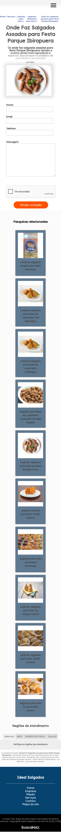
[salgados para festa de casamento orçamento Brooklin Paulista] (30, 394)
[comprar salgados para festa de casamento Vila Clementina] (30, 293)
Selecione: (9, 736)
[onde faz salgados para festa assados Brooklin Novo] (30, 445)
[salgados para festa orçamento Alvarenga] (30, 541)
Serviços (30, 797)
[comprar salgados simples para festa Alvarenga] (30, 245)
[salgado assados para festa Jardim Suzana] (30, 493)
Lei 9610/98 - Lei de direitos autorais (38, 760)
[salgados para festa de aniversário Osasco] (30, 686)
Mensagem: (13, 141)
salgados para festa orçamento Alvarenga (31, 562)
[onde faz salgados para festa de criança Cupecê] (30, 589)
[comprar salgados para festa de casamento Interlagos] (30, 344)
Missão (30, 794)
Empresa (30, 791)
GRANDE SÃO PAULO (35, 736)
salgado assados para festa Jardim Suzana (30, 514)
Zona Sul (52, 736)
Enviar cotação (31, 205)
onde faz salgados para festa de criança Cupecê (30, 610)
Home (30, 787)
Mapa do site (30, 804)
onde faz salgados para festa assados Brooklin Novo (30, 466)
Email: (9, 116)
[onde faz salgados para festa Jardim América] (30, 638)
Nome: (10, 104)
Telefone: (11, 128)
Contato (30, 801)
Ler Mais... (30, 62)
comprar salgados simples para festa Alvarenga (30, 266)
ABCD (19, 736)
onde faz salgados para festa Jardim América (30, 659)
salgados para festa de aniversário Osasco (31, 707)
